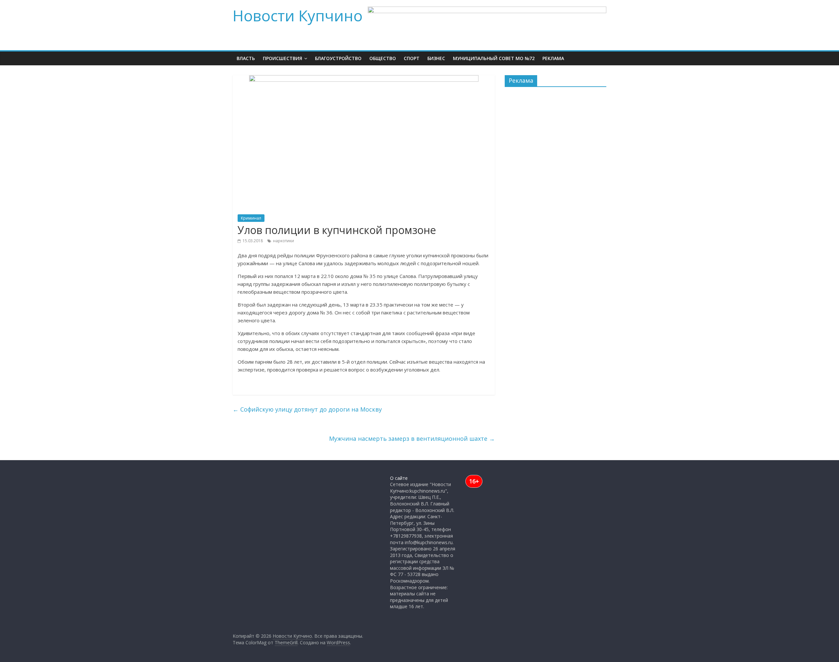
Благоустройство (338, 58)
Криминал (251, 218)
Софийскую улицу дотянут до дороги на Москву (307, 409)
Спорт (412, 58)
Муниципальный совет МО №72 (494, 58)
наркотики (283, 241)
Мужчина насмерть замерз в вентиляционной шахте (412, 438)
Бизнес (436, 58)
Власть (246, 58)
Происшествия (282, 58)
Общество (382, 58)
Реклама (553, 58)
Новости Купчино (297, 15)
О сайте (399, 478)
